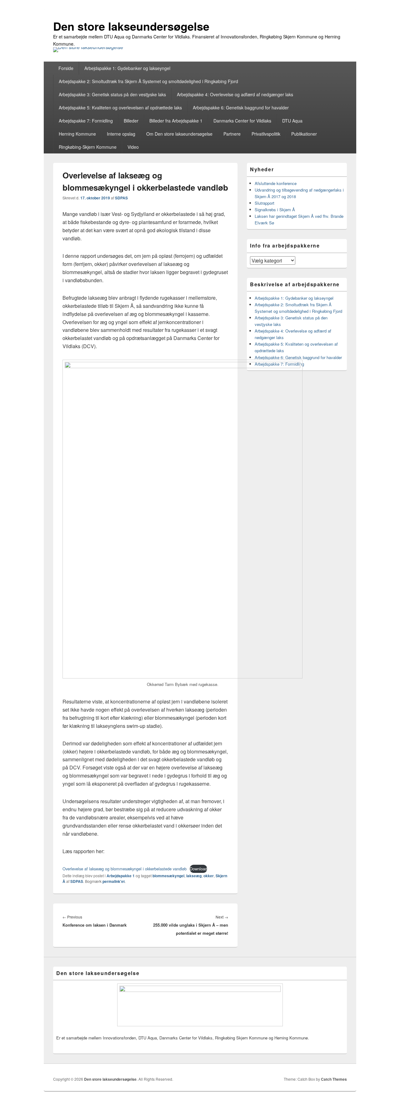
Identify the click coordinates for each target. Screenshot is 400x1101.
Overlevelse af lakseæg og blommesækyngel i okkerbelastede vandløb (124, 869)
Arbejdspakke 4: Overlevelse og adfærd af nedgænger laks (235, 94)
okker (208, 875)
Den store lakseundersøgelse (131, 26)
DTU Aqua (292, 121)
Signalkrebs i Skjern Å (275, 210)
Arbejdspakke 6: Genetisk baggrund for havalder (241, 107)
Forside (65, 68)
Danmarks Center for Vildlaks (242, 121)
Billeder (131, 121)
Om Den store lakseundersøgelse (179, 134)
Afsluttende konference (276, 183)
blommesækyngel (168, 875)
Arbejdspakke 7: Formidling (86, 121)
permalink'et (113, 881)
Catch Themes (334, 1079)
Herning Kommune (77, 134)
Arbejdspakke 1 (121, 875)
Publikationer (304, 134)
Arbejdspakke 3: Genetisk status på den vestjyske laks (112, 94)
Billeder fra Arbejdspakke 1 (175, 121)
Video (133, 147)
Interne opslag (121, 134)
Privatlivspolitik (266, 134)
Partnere (232, 134)
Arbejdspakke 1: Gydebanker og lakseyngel (127, 68)
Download (198, 869)
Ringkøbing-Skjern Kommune (88, 147)
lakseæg (194, 875)
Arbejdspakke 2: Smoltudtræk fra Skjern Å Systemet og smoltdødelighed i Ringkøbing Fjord (148, 81)
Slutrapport (264, 203)
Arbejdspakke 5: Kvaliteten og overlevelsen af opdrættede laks (120, 107)
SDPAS (121, 198)
